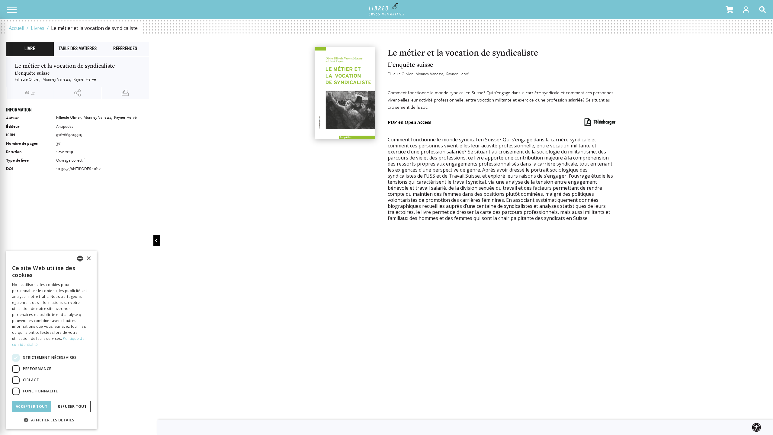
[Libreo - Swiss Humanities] (386, 9)
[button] (729, 9)
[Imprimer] (125, 93)
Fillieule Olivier (400, 74)
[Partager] (77, 93)
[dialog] (51, 340)
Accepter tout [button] (31, 406)
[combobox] (80, 259)
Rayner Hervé (457, 74)
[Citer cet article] (30, 93)
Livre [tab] (29, 49)
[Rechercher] (763, 9)
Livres (37, 28)
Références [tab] (125, 49)
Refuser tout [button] (72, 406)
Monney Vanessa (429, 74)
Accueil (16, 28)
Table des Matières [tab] (78, 49)
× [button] (88, 258)
